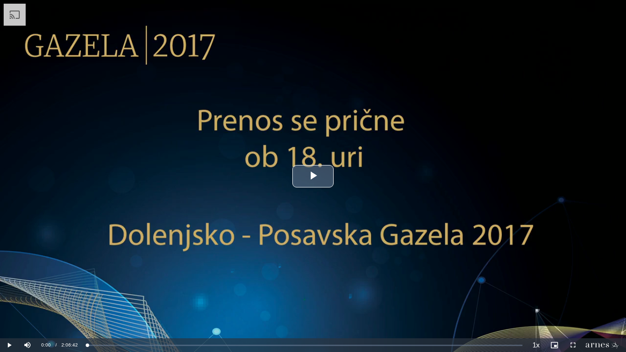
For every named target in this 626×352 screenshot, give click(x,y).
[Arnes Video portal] (604, 345)
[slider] (304, 345)
